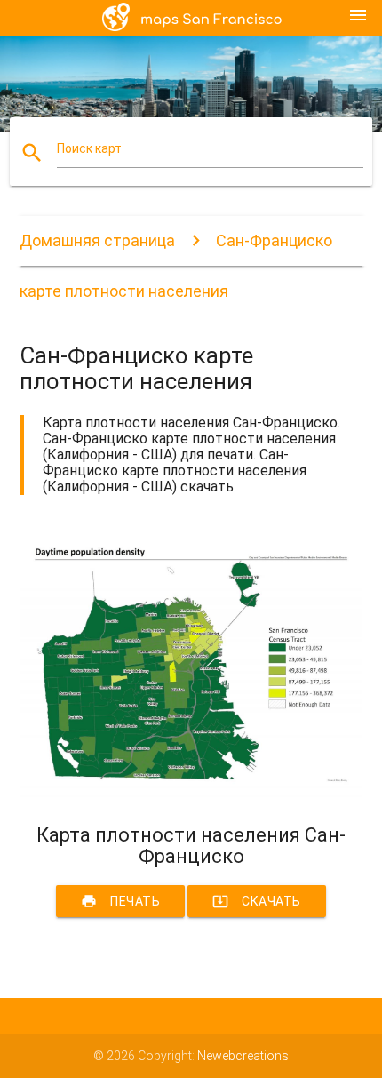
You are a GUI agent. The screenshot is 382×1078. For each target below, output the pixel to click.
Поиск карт (89, 148)
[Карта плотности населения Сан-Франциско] (191, 793)
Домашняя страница (97, 240)
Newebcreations (243, 1056)
